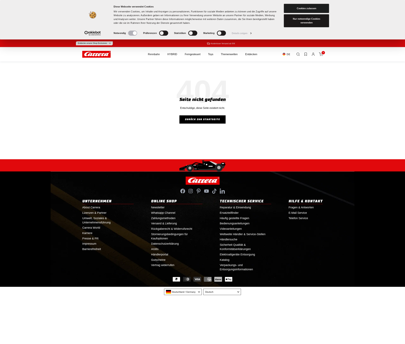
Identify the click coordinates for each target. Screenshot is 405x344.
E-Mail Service (298, 212)
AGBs (155, 249)
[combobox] (183, 292)
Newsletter (158, 207)
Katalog (224, 259)
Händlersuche (228, 239)
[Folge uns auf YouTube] (206, 191)
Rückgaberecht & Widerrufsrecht (171, 228)
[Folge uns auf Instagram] (190, 191)
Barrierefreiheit (91, 249)
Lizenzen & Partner (94, 212)
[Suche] (298, 54)
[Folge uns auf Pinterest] (198, 191)
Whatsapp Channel (163, 212)
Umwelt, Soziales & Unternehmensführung (96, 220)
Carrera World (91, 227)
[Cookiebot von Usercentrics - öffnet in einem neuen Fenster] (92, 33)
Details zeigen (239, 33)
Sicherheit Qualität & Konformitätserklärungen (235, 247)
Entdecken (251, 54)
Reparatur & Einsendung (235, 207)
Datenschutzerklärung (165, 243)
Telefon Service (298, 218)
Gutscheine (158, 259)
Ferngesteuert (192, 54)
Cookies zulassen (306, 8)
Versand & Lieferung (164, 223)
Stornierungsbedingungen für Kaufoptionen (169, 236)
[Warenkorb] (321, 54)
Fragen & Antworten (301, 207)
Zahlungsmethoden (163, 218)
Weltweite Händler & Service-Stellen (242, 234)
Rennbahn (154, 54)
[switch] (163, 33)
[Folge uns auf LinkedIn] (222, 191)
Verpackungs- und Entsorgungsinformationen (236, 267)
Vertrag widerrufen (162, 265)
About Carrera (91, 207)
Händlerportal (159, 254)
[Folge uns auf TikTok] (214, 191)
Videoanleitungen (231, 228)
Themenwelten (229, 54)
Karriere (87, 233)
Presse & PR (90, 238)
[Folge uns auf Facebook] (182, 191)
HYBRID (172, 54)
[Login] (313, 54)
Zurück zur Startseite (202, 119)
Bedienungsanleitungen (234, 223)
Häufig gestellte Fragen (234, 218)
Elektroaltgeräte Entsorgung (237, 254)
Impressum (89, 243)
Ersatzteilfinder (229, 212)
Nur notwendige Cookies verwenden (306, 20)
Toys (210, 54)
